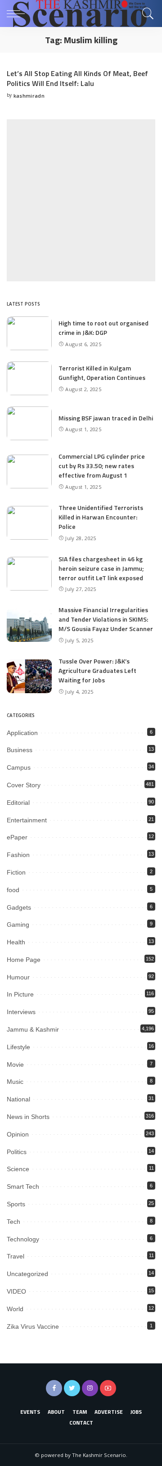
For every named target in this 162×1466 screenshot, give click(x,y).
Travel (15, 1256)
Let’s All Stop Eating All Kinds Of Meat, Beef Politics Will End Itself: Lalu (77, 78)
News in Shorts (28, 1116)
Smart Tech (23, 1186)
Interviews (21, 1011)
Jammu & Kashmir (33, 1029)
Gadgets (19, 907)
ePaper (17, 837)
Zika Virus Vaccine (33, 1326)
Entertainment (27, 820)
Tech (13, 1221)
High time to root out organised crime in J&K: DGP (103, 327)
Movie (15, 1064)
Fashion (18, 854)
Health (16, 942)
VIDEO (16, 1291)
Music (15, 1081)
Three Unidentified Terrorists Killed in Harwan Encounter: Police (100, 517)
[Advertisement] (81, 200)
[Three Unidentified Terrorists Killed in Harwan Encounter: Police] (29, 523)
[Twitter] (72, 1388)
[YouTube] (108, 1388)
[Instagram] (90, 1388)
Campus (19, 767)
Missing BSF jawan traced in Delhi (105, 418)
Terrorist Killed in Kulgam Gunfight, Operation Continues (101, 372)
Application (22, 732)
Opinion (18, 1134)
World (15, 1309)
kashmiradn (29, 95)
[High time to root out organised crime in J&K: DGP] (29, 333)
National (18, 1099)
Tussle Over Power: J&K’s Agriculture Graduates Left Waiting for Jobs (97, 670)
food (13, 889)
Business (19, 749)
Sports (16, 1204)
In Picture (20, 994)
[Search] (145, 13)
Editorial (18, 802)
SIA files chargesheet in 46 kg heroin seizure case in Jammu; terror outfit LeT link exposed (101, 568)
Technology (23, 1239)
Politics (17, 1151)
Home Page (23, 959)
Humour (18, 977)
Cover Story (23, 785)
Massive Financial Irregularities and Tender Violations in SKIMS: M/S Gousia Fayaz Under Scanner (105, 619)
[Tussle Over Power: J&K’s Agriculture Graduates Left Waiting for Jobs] (29, 676)
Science (18, 1169)
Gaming (18, 924)
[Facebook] (54, 1388)
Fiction (16, 872)
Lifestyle (18, 1047)
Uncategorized (27, 1273)
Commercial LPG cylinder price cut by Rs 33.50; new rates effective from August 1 (101, 465)
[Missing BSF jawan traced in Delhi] (29, 423)
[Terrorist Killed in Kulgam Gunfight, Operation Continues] (29, 378)
